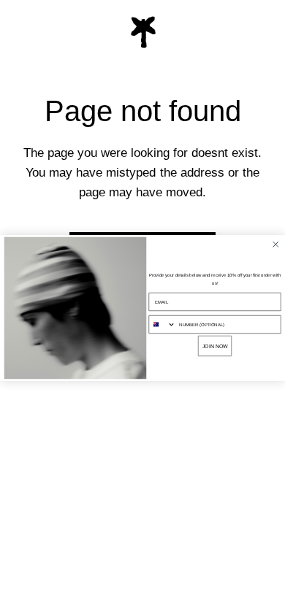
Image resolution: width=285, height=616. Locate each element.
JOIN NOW (215, 346)
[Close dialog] (276, 244)
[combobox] (162, 325)
